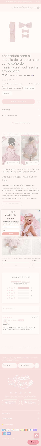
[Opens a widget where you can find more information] (33, 442)
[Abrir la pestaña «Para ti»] (36, 435)
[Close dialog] (39, 211)
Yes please (11, 233)
